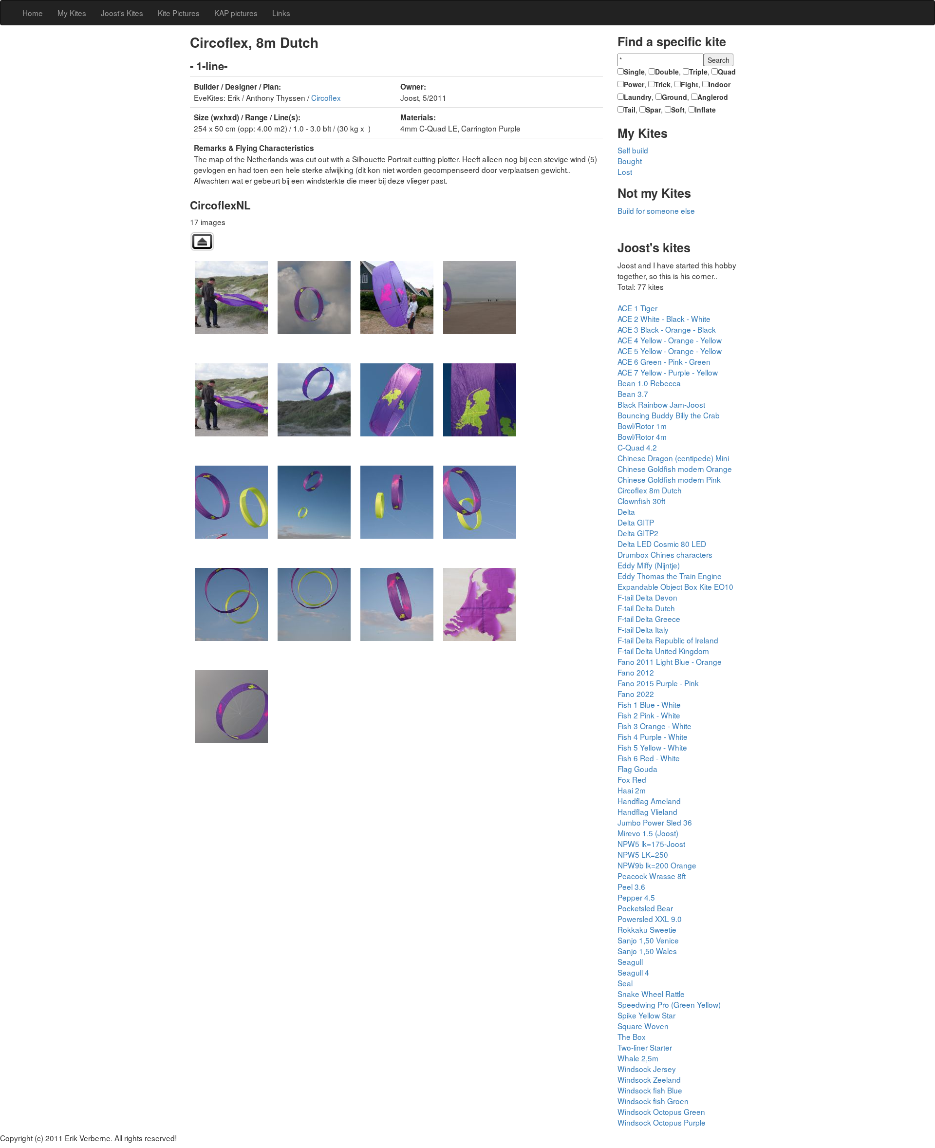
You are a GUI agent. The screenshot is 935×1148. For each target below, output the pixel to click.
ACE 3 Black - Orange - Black (666, 329)
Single (634, 71)
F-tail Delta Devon (647, 597)
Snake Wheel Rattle (651, 993)
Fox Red (631, 779)
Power (634, 84)
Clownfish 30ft (641, 500)
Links (281, 12)
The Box (631, 1036)
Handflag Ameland (649, 800)
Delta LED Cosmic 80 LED (661, 543)
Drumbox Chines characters (664, 554)
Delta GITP (635, 522)
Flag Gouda (637, 768)
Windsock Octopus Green (661, 1111)
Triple (698, 71)
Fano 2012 (635, 672)
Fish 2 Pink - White (648, 715)
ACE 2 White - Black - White (664, 318)
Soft (678, 109)
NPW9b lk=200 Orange (656, 865)
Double (667, 71)
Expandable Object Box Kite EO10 (675, 586)
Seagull (630, 961)
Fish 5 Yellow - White (652, 747)
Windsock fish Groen (653, 1100)
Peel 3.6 (631, 886)
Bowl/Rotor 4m (642, 436)
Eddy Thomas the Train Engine (669, 575)
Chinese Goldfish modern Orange (674, 468)
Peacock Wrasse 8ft (651, 875)
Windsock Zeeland (649, 1079)
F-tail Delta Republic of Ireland (667, 640)
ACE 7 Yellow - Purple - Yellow (667, 372)
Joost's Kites (122, 12)
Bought (629, 160)
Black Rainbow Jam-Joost (661, 404)
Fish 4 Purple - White (652, 736)
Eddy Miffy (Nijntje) (648, 565)
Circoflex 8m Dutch (649, 490)
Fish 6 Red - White (648, 758)
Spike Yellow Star (646, 1015)
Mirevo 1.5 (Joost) (647, 833)
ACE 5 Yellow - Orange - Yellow (669, 350)
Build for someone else (656, 210)
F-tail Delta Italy (643, 629)
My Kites (71, 12)
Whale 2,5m (637, 1058)
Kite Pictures (179, 12)
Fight (689, 84)
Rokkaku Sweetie (646, 929)
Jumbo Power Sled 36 (654, 822)
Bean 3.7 (632, 393)
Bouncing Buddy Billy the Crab (668, 415)
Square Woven (643, 1025)
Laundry (638, 97)
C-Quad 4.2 (637, 447)
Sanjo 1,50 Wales (647, 950)
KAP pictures (236, 12)
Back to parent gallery (202, 241)
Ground (674, 97)
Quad (727, 71)
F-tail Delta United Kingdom (663, 650)
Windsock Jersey (646, 1068)
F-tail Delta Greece (648, 618)
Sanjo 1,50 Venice (648, 940)
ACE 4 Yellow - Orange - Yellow (669, 340)
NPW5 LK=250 (642, 854)
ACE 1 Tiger (637, 307)
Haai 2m (631, 790)
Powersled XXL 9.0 (649, 918)
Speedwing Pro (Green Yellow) (669, 1004)
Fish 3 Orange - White (654, 725)
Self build (632, 150)
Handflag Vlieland (647, 811)
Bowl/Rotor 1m (642, 425)
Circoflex (326, 97)
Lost (624, 171)
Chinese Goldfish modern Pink (669, 479)
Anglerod (712, 97)
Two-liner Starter (644, 1047)
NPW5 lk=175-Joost (651, 843)
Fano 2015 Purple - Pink (658, 683)
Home (32, 12)
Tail (630, 109)
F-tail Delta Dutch (646, 607)
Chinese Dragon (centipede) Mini (673, 457)
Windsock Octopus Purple (661, 1122)
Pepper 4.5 (636, 897)
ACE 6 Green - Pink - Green (664, 361)
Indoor (719, 84)
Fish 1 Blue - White (649, 704)
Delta (626, 511)
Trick (662, 84)
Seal (625, 983)
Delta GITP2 (637, 532)
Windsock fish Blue (649, 1090)
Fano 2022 (635, 693)
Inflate (705, 109)
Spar (653, 109)
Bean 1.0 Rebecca (649, 382)
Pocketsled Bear (645, 908)
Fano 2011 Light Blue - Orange (669, 661)
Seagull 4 (633, 972)
